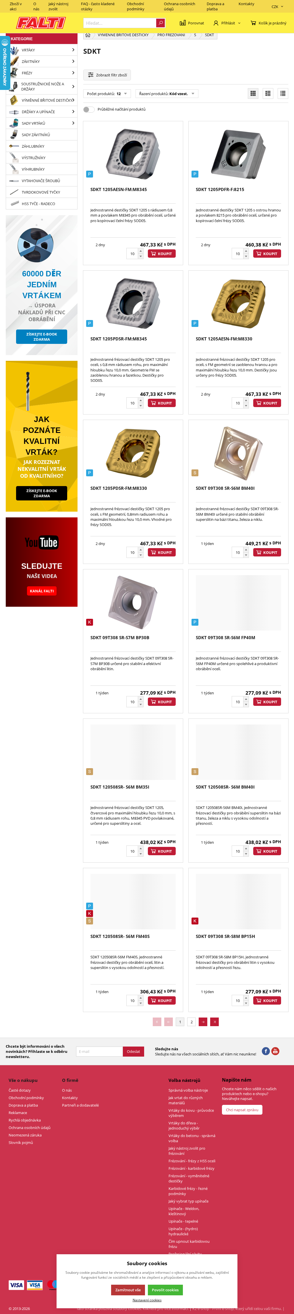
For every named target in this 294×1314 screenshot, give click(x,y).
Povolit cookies (165, 1289)
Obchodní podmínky (135, 6)
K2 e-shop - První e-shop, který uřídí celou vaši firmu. (237, 1308)
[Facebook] (266, 1051)
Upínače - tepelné (183, 1221)
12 (118, 93)
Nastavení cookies (147, 1300)
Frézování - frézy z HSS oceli (192, 1160)
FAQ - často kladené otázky (98, 6)
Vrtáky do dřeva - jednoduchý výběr (184, 1125)
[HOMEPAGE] (88, 34)
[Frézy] (73, 73)
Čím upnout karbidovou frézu (189, 1244)
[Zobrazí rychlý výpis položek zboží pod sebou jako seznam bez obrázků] (283, 93)
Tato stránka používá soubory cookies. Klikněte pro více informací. (132, 1308)
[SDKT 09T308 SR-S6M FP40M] (238, 603)
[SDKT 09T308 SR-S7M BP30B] (133, 603)
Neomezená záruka (25, 1135)
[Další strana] (203, 1022)
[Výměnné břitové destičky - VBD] (73, 100)
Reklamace (18, 1112)
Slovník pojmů (21, 1142)
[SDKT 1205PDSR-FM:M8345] (133, 304)
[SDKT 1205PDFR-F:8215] (238, 154)
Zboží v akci (16, 6)
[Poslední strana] (214, 1022)
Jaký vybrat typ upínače (188, 1201)
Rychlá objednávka (25, 1120)
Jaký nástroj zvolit (58, 6)
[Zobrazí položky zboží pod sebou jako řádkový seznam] (268, 93)
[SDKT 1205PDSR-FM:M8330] (133, 453)
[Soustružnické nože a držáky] (73, 86)
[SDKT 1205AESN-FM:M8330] (238, 304)
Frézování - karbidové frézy (191, 1168)
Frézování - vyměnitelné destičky (189, 1178)
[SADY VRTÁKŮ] (73, 123)
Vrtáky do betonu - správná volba (192, 1138)
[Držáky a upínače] (73, 111)
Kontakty (246, 3)
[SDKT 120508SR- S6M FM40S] (133, 901)
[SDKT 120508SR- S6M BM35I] (133, 752)
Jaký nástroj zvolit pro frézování (187, 1151)
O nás (36, 6)
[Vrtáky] (73, 50)
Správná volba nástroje (188, 1090)
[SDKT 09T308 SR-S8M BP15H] (238, 901)
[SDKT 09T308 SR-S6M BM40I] (238, 453)
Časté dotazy (20, 1090)
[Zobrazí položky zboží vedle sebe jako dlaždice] (253, 93)
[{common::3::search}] (160, 23)
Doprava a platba (215, 6)
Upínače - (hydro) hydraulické (183, 1231)
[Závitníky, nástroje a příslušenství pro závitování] (73, 61)
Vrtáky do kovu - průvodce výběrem (191, 1113)
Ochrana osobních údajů (179, 6)
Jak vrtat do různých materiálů (186, 1100)
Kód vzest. (178, 93)
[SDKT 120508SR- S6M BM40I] (238, 752)
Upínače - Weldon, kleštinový (184, 1211)
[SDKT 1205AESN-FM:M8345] (133, 154)
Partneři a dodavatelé (80, 1105)
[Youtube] (275, 1051)
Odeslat (133, 1051)
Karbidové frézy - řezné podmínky (188, 1191)
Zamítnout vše (128, 1289)
